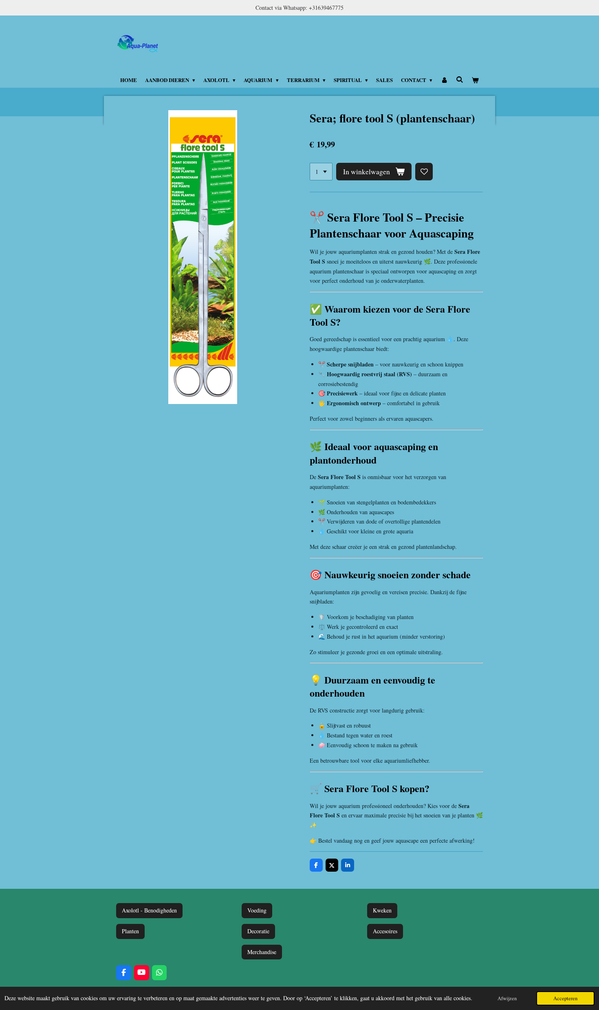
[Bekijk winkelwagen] (475, 80)
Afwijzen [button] (507, 998)
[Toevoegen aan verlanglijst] (424, 172)
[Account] (444, 80)
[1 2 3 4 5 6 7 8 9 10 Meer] (321, 172)
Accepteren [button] (565, 998)
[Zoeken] (459, 79)
